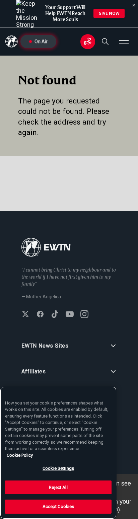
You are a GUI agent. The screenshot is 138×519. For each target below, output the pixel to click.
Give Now (109, 13)
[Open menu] (124, 41)
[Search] (105, 41)
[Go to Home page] (46, 248)
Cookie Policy (20, 455)
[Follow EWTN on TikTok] (55, 314)
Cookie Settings (58, 468)
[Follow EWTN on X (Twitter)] (25, 314)
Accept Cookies (58, 506)
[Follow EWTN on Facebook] (40, 314)
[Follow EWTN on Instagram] (84, 314)
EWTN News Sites (45, 346)
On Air (41, 41)
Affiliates (33, 371)
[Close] (134, 5)
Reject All (58, 487)
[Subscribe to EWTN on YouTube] (70, 314)
